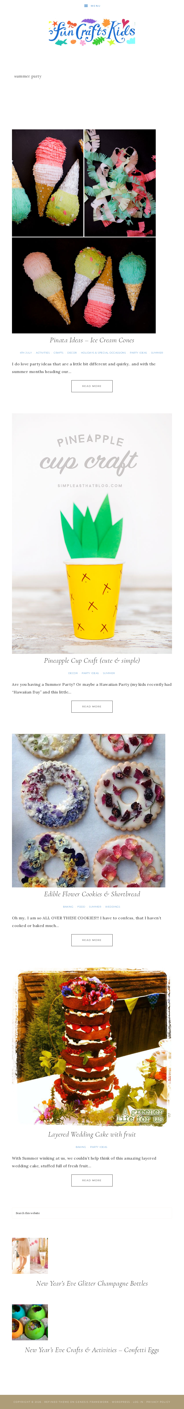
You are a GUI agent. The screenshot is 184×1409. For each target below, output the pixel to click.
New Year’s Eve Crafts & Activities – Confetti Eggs (92, 1349)
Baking (68, 906)
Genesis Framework (92, 1402)
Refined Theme (56, 1402)
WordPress (121, 1402)
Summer (157, 352)
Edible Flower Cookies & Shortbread (92, 894)
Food (81, 906)
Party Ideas (138, 352)
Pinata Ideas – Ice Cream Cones (92, 340)
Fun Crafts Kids (92, 32)
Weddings (112, 906)
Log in (138, 1402)
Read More (92, 386)
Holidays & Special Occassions (103, 352)
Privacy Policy (158, 1402)
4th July (26, 352)
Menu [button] (96, 5)
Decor (72, 352)
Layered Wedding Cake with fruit (92, 1134)
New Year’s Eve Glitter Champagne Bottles (92, 1283)
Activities (43, 352)
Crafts (58, 352)
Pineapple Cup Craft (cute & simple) (92, 660)
